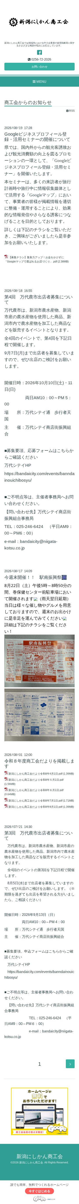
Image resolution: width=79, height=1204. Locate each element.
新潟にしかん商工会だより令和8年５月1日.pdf (36, 779)
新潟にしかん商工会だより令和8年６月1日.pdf (36, 790)
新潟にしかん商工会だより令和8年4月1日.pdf (35, 773)
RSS (71, 110)
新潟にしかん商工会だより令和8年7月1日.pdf (35, 800)
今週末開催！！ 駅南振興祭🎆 (35, 577)
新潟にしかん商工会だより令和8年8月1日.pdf (35, 806)
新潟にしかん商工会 (39, 1156)
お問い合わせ (39, 66)
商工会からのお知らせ (28, 102)
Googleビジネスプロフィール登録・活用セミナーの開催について (37, 137)
